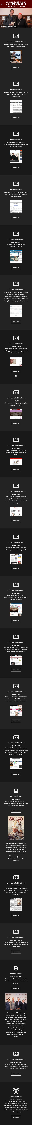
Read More (16, 67)
